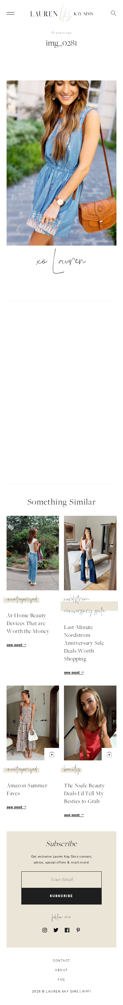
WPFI (86, 991)
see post (15, 645)
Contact (61, 960)
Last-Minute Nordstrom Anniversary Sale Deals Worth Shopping (84, 643)
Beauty (72, 770)
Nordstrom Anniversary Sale (84, 606)
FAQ (61, 979)
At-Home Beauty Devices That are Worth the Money (28, 624)
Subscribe (61, 896)
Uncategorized (22, 600)
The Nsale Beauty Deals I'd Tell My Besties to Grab (84, 794)
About (61, 970)
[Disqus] (61, 391)
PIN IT (65, 163)
